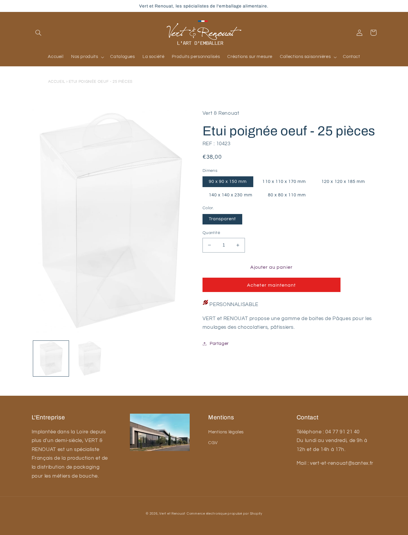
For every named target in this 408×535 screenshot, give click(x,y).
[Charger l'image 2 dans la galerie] (89, 358)
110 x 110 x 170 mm (284, 181)
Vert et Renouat (172, 513)
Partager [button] (219, 343)
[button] (38, 32)
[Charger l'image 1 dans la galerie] (51, 358)
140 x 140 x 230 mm (230, 195)
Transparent (222, 219)
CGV (213, 443)
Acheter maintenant (271, 285)
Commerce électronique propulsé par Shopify (224, 513)
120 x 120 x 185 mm (343, 181)
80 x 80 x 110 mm (287, 195)
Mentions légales (226, 432)
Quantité (211, 233)
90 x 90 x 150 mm (228, 181)
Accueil (56, 82)
